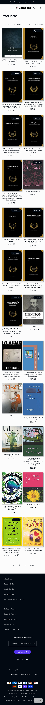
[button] (4, 8)
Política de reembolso (27, 693)
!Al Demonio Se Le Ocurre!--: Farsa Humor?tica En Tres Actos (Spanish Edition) (11, 106)
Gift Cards (9, 589)
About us (8, 579)
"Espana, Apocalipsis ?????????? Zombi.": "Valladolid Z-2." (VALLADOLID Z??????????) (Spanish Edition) (33, 461)
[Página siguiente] (38, 565)
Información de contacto (32, 700)
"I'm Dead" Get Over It (33, 504)
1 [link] (7, 565)
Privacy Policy (11, 624)
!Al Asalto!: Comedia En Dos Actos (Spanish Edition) (33, 62)
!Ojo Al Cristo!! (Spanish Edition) (12, 240)
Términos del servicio (34, 697)
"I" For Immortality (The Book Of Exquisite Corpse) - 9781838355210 (11, 507)
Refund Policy (10, 614)
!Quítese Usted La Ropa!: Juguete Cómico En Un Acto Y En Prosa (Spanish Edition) (33, 285)
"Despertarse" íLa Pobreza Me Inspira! (11, 455)
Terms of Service (11, 629)
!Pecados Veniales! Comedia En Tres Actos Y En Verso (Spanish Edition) (33, 241)
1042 (32, 565)
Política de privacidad (13, 697)
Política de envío (13, 700)
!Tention (33, 326)
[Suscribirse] (33, 643)
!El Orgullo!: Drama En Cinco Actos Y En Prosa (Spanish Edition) (33, 150)
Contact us (9, 594)
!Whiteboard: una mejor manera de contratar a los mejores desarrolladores (11, 374)
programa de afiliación (14, 599)
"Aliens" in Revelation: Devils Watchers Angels (33, 418)
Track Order (9, 584)
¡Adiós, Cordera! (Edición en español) (11, 60)
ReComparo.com (20, 690)
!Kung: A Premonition (33, 191)
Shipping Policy (11, 619)
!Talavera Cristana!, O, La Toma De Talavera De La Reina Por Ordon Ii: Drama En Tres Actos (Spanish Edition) (12, 331)
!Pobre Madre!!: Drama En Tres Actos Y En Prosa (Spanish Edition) (12, 285)
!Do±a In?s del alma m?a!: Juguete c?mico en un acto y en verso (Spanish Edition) (33, 104)
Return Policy (10, 609)
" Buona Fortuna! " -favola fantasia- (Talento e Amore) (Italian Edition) (33, 374)
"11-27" (12, 415)
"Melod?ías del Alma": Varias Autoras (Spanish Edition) (33, 549)
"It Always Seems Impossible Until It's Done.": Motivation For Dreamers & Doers (11, 550)
